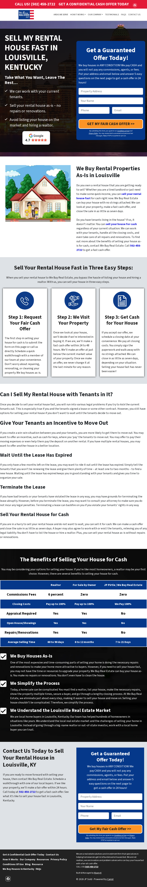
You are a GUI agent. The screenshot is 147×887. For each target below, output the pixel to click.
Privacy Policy (93, 133)
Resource (37, 864)
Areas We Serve (61, 14)
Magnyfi (97, 872)
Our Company (94, 14)
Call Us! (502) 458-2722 (35, 4)
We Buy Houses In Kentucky (18, 869)
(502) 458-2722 (91, 866)
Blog (27, 864)
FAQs (123, 14)
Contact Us (134, 14)
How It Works (77, 14)
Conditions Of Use (13, 864)
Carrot (110, 879)
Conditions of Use (123, 131)
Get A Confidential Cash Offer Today (94, 4)
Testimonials (112, 14)
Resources (43, 859)
